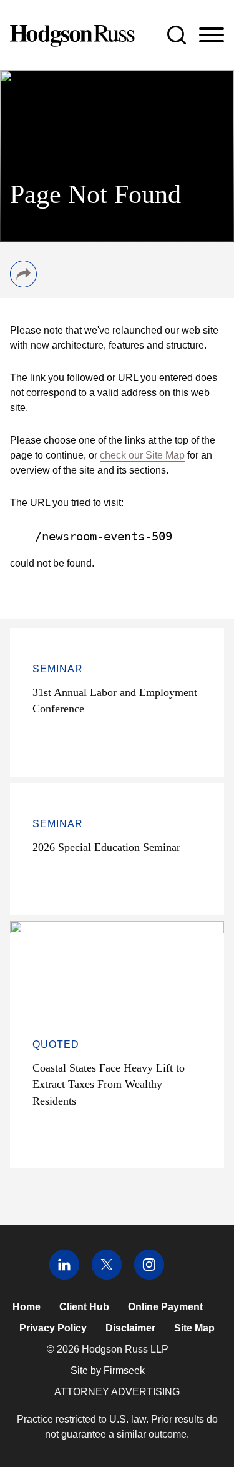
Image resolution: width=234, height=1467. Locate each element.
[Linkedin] (64, 1276)
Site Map (194, 1328)
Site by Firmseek (108, 1370)
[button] (23, 284)
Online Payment (165, 1306)
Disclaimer (130, 1328)
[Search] (176, 35)
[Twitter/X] (107, 1276)
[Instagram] (149, 1276)
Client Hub (84, 1306)
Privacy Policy (53, 1328)
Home (26, 1306)
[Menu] (212, 35)
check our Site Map (142, 455)
